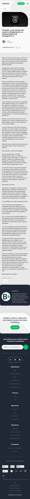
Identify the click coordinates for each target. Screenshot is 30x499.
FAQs (15, 483)
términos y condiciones (15, 490)
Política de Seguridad (15, 488)
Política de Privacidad (15, 485)
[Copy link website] (16, 47)
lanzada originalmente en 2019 (19, 85)
